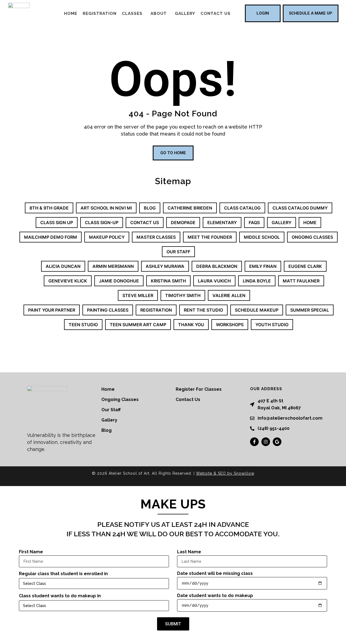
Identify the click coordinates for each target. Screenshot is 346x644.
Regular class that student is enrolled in (63, 573)
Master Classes (156, 237)
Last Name (189, 551)
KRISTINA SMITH (168, 281)
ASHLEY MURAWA (165, 266)
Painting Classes (107, 310)
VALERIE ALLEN (228, 295)
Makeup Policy (107, 237)
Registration (100, 13)
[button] (133, 13)
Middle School (262, 237)
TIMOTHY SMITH (183, 295)
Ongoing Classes (312, 237)
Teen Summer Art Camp (138, 324)
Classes (132, 13)
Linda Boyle (257, 281)
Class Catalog (242, 208)
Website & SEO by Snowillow (225, 473)
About (159, 13)
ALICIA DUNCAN (63, 266)
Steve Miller (137, 295)
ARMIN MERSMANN (113, 266)
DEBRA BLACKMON (216, 266)
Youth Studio (271, 324)
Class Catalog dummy (300, 208)
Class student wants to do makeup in (60, 595)
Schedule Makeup (256, 310)
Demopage (183, 222)
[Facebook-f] (254, 441)
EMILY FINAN (263, 266)
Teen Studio (83, 324)
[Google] (277, 441)
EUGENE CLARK (305, 266)
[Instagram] (265, 441)
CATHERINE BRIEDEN (190, 208)
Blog (150, 208)
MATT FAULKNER (301, 281)
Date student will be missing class (215, 573)
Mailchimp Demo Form (50, 237)
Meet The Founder (210, 237)
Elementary (222, 222)
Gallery (185, 13)
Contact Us (216, 13)
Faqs (254, 222)
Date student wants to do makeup (215, 595)
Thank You (191, 324)
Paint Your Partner (51, 310)
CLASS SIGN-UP (101, 222)
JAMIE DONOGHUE (119, 281)
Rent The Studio (203, 310)
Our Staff (178, 251)
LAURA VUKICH (214, 281)
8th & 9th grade (49, 208)
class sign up (56, 222)
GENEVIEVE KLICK (67, 281)
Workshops (230, 324)
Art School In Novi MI (106, 208)
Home (70, 13)
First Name (31, 551)
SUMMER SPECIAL (309, 310)
